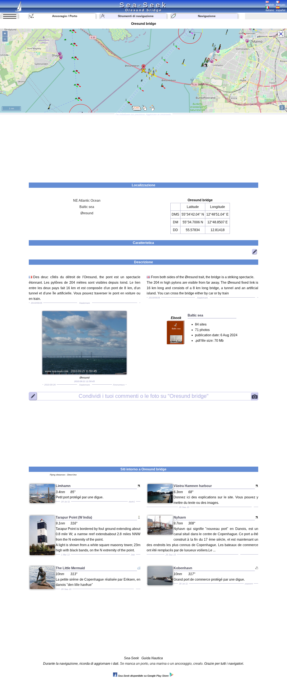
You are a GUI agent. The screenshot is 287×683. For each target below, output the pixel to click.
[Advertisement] (143, 146)
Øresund (86, 213)
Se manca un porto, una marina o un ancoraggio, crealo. (161, 663)
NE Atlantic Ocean (86, 200)
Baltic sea (86, 207)
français (280, 4)
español (280, 10)
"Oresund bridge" (143, 396)
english (270, 4)
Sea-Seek (143, 5)
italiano (270, 10)
